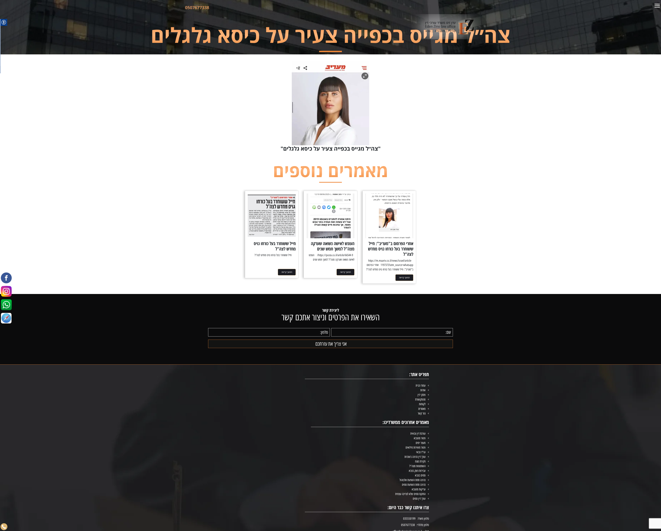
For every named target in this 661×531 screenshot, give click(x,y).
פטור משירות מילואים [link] (416, 447)
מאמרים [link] (422, 409)
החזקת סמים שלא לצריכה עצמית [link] (410, 494)
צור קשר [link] (422, 413)
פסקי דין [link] (422, 395)
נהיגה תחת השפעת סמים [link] (414, 485)
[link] (436, 26)
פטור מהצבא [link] (420, 438)
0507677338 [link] (197, 7)
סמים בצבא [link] (420, 475)
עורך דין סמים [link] (419, 499)
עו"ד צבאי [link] (421, 452)
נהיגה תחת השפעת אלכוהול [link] (413, 480)
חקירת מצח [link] (420, 461)
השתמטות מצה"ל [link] (417, 466)
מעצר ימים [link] (421, 443)
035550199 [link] (409, 519)
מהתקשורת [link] (420, 399)
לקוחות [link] (422, 404)
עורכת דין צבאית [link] (418, 433)
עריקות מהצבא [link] (419, 489)
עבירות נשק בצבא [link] (417, 471)
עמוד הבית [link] (421, 385)
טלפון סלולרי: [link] (423, 525)
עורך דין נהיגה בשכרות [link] (415, 457)
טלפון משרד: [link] (423, 519)
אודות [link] (423, 390)
